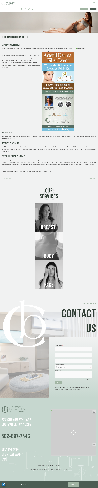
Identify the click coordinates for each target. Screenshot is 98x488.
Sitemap (65, 469)
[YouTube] (28, 484)
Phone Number (60, 364)
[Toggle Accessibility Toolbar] (3, 484)
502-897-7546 (15, 9)
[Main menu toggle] (94, 3)
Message (58, 370)
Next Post (92, 179)
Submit (58, 383)
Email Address (60, 358)
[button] (84, 9)
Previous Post (6, 179)
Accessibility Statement (37, 469)
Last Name (58, 352)
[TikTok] (26, 484)
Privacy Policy (49, 469)
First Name (59, 345)
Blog (3, 40)
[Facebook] (21, 484)
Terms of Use (58, 469)
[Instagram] (23, 484)
